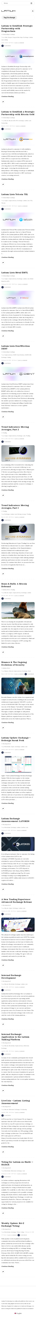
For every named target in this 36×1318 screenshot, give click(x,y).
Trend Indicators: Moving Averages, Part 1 (15, 506)
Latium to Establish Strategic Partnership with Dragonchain (17, 28)
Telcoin (3, 203)
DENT (14, 355)
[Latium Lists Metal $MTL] (18, 298)
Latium (31, 37)
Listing (6, 39)
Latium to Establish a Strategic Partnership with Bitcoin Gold (18, 113)
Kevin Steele (7, 45)
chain (5, 37)
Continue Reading (7, 96)
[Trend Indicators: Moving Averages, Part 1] (18, 532)
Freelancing (23, 1109)
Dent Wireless (20, 355)
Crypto (6, 200)
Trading (5, 432)
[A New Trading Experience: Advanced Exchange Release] (18, 925)
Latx (2, 39)
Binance (6, 671)
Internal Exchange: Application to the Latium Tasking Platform (15, 1037)
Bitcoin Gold (12, 120)
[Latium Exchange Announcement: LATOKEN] (18, 844)
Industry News (6, 589)
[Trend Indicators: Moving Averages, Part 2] (18, 453)
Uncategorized (7, 743)
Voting (22, 1232)
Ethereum (26, 1045)
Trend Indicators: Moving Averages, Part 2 (15, 428)
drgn (21, 37)
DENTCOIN (28, 355)
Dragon (10, 37)
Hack (29, 671)
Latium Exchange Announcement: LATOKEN (15, 819)
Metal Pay (3, 281)
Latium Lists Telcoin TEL (14, 194)
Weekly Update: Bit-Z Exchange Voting (12, 1224)
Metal (31, 278)
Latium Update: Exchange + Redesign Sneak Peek (16, 739)
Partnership (4, 123)
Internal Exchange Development (11, 976)
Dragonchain (16, 37)
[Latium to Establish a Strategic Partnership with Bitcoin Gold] (18, 139)
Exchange (26, 37)
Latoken (23, 827)
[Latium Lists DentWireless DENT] (18, 374)
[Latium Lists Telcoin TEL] (18, 220)
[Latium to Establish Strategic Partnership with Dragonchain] (18, 56)
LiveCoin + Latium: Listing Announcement (15, 1102)
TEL (31, 200)
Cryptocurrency (12, 200)
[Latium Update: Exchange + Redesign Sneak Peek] (18, 764)
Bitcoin (6, 120)
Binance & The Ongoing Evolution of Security (14, 663)
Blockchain (7, 746)
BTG (17, 120)
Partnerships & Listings (9, 34)
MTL (8, 281)
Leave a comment (19, 42)
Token (18, 1232)
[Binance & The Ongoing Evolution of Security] (18, 686)
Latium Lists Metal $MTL (14, 272)
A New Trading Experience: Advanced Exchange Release (16, 900)
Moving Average (21, 514)
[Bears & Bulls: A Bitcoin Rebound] (18, 610)
